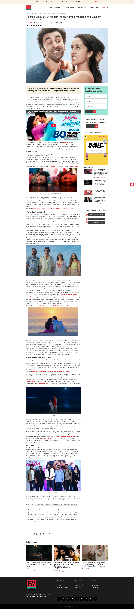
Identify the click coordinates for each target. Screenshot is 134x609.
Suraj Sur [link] (58, 570)
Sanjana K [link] (30, 22)
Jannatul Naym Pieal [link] (101, 204)
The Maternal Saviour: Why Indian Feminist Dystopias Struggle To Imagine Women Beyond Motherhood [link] (94, 564)
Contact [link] (59, 585)
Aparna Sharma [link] (40, 22)
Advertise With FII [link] (79, 583)
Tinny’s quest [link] (42, 383)
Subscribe (89, 111)
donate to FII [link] (40, 92)
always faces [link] (74, 166)
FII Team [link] (98, 194)
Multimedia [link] (84, 7)
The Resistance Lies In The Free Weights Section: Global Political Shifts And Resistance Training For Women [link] (101, 172)
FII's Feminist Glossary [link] (92, 133)
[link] (132, 184)
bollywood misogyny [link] (46, 504)
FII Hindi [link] (92, 7)
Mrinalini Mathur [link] (100, 177)
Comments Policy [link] (97, 583)
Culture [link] (28, 13)
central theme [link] (66, 142)
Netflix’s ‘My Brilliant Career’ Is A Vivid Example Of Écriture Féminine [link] (100, 199)
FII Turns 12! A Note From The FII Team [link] (99, 191)
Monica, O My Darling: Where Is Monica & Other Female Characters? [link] (52, 208)
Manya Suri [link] (86, 568)
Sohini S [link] (98, 187)
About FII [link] (59, 583)
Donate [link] (103, 7)
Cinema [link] (33, 13)
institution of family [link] (47, 438)
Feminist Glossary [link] (75, 7)
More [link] (97, 7)
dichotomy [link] (53, 166)
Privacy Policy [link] (95, 587)
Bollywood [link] (37, 504)
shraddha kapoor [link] (72, 504)
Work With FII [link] (78, 587)
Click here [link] (97, 2)
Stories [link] (51, 7)
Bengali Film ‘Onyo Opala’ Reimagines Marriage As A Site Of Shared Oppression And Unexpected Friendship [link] (66, 565)
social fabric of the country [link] (65, 436)
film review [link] (56, 504)
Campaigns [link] (65, 7)
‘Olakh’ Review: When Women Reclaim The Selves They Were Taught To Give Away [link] (100, 182)
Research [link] (57, 7)
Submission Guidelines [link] (62, 587)
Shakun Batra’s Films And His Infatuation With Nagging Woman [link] (51, 371)
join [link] (78, 365)
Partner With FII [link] (78, 585)
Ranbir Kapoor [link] (63, 504)
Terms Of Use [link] (95, 585)
